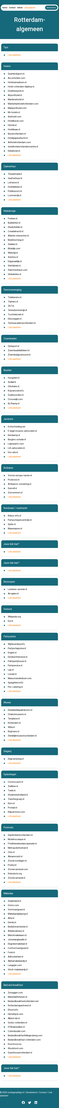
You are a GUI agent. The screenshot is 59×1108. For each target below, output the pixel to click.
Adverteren (51, 8)
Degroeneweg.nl (16, 758)
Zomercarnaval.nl (16, 877)
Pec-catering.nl (15, 687)
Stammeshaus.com (17, 270)
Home (4, 8)
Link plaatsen (29, 8)
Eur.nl (10, 621)
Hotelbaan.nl (14, 129)
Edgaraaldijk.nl (15, 261)
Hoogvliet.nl (13, 377)
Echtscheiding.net (16, 426)
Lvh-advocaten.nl (16, 448)
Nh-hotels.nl (14, 112)
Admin (20, 8)
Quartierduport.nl (16, 73)
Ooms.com (13, 905)
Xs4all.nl (12, 382)
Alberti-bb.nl (14, 1018)
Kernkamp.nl (14, 435)
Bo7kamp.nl (13, 403)
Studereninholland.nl (18, 794)
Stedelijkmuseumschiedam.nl (22, 735)
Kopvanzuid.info (16, 390)
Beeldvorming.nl (15, 240)
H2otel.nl (12, 125)
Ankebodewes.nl (16, 931)
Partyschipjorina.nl (17, 648)
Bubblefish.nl (14, 222)
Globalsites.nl (14, 274)
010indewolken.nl (16, 1027)
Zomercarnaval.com (18, 869)
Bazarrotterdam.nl (17, 133)
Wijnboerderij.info (16, 644)
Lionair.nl (12, 674)
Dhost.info (13, 1009)
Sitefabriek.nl (14, 265)
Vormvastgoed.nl (16, 909)
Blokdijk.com (14, 248)
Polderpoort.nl (15, 191)
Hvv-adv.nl (13, 452)
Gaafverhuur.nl (15, 178)
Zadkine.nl (13, 786)
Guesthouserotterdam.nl (20, 1052)
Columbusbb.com (16, 1031)
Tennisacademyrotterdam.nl (22, 323)
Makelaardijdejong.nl (18, 913)
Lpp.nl (11, 669)
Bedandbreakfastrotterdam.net (23, 1001)
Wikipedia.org (14, 616)
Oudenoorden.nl (15, 395)
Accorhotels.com (16, 78)
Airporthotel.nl (15, 95)
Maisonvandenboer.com (20, 678)
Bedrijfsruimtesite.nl (18, 926)
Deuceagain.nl (14, 318)
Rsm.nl (11, 803)
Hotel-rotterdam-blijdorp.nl (21, 86)
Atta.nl (11, 918)
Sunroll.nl (12, 488)
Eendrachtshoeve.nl (17, 657)
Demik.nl (12, 922)
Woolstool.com (15, 1048)
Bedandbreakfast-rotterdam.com (24, 1039)
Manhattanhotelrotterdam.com (23, 103)
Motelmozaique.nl (16, 839)
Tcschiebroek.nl (15, 314)
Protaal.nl (12, 807)
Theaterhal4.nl (15, 174)
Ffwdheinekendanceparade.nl (22, 843)
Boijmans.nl (13, 731)
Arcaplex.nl (13, 593)
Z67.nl (11, 306)
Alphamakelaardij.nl (17, 961)
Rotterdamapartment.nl (19, 1005)
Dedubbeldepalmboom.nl (20, 710)
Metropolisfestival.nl (18, 847)
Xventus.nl (13, 257)
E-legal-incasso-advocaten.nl (22, 431)
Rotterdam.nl (14, 722)
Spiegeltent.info (15, 682)
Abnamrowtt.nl (15, 856)
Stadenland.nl (14, 901)
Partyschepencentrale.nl (20, 520)
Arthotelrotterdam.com (19, 142)
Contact (12, 8)
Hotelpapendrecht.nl (18, 138)
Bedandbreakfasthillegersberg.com (25, 1035)
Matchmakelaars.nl (17, 935)
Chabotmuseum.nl (17, 714)
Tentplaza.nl (14, 718)
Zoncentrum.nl (15, 492)
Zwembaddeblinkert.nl (18, 350)
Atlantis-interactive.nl (18, 235)
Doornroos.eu (14, 1044)
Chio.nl (11, 852)
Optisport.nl (13, 346)
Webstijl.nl (13, 252)
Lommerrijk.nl (14, 195)
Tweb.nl (11, 790)
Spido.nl (12, 524)
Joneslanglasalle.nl (17, 939)
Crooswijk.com (15, 399)
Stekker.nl (12, 244)
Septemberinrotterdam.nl (20, 835)
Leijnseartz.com (16, 443)
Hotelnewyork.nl (16, 91)
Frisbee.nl (12, 218)
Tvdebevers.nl (14, 297)
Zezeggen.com (15, 992)
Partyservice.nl (15, 665)
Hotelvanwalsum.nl (17, 82)
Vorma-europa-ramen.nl (20, 475)
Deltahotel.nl (14, 150)
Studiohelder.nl (15, 227)
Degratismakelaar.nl (17, 943)
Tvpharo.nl (13, 301)
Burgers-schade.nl (17, 439)
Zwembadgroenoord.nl (19, 354)
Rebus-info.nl (14, 515)
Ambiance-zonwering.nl (19, 484)
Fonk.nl (11, 952)
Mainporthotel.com (17, 108)
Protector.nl (13, 479)
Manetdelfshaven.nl (17, 997)
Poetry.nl (12, 865)
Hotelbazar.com (16, 121)
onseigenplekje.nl (16, 1092)
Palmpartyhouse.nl (17, 661)
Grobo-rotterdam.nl (17, 1022)
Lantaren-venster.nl (17, 589)
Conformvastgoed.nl (18, 948)
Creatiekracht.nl (15, 231)
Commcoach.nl (15, 782)
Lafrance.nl (13, 182)
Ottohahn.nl (13, 386)
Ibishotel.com (14, 116)
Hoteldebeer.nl (15, 186)
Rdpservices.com (16, 812)
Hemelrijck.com (15, 1014)
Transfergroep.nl (16, 799)
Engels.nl (12, 652)
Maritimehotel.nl (16, 99)
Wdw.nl (11, 727)
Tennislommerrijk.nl (17, 310)
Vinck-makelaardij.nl (18, 969)
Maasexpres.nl (15, 528)
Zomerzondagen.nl (17, 860)
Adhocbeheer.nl (15, 956)
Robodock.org (15, 873)
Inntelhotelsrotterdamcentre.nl (23, 146)
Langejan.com (15, 965)
